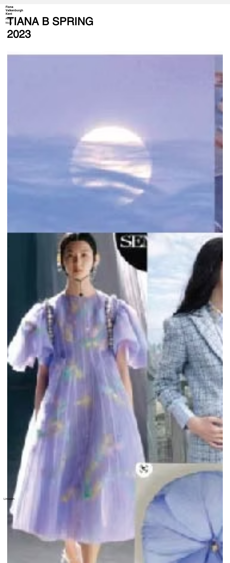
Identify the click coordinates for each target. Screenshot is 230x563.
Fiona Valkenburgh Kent (14, 10)
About (9, 18)
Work (8, 22)
